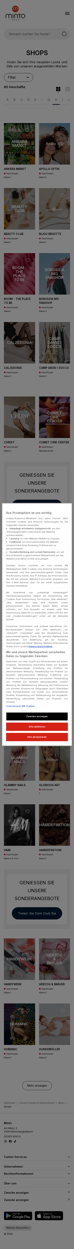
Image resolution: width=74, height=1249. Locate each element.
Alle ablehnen (37, 726)
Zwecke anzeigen (37, 716)
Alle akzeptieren (37, 736)
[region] (37, 624)
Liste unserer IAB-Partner (20, 706)
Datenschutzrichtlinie (40, 646)
